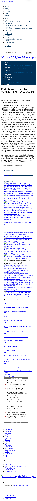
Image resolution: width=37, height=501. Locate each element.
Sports (6, 32)
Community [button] (8, 23)
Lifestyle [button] (7, 27)
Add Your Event (9, 376)
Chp (20, 165)
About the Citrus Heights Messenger (15, 466)
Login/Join (8, 46)
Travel (30, 29)
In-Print (7, 457)
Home (6, 18)
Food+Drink (8, 34)
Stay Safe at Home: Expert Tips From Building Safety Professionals (16, 417)
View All (7, 374)
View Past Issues (8, 181)
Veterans (7, 35)
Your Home (22, 22)
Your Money (29, 22)
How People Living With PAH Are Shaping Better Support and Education (17, 392)
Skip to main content (7, 1)
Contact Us (8, 464)
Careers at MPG (9, 470)
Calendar (7, 8)
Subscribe (7, 11)
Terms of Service (10, 468)
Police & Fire (23, 25)
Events (7, 41)
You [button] (6, 20)
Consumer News (18, 29)
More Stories (22, 420)
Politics (25, 29)
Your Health (8, 22)
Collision (16, 165)
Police (11, 165)
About (6, 17)
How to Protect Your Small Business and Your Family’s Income (17, 396)
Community (8, 429)
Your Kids (15, 22)
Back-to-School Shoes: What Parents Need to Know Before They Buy (16, 405)
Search (7, 52)
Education (8, 25)
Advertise (7, 10)
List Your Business (10, 44)
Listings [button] (7, 37)
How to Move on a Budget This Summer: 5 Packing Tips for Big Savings (15, 401)
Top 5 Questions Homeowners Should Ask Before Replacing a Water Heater (16, 413)
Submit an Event (10, 42)
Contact (7, 15)
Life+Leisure (8, 29)
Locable (14, 485)
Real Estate (8, 30)
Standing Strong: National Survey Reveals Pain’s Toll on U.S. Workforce (16, 389)
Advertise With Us (10, 471)
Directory (7, 6)
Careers (7, 13)
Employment (15, 25)
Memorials (19, 39)
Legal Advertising (10, 39)
